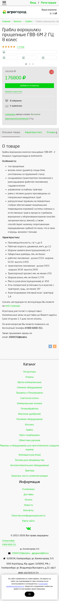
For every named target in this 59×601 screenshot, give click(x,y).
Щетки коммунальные (29, 382)
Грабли (29, 430)
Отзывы (52, 132)
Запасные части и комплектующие (29, 476)
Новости (28, 505)
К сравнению (16, 106)
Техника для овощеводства (29, 460)
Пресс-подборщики (29, 435)
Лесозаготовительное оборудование (29, 465)
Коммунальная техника (29, 403)
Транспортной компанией (16, 119)
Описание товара (11, 132)
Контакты (28, 510)
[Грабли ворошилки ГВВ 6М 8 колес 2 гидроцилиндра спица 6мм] (29, 57)
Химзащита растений (29, 455)
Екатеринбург (8, 541)
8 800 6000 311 (9, 544)
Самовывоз (10, 114)
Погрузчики (29, 372)
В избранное (16, 101)
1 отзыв (20, 47)
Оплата (28, 499)
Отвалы (29, 377)
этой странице (12, 306)
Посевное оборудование (29, 419)
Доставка (28, 494)
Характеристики (33, 132)
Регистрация (48, 2)
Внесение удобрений (29, 414)
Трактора (29, 470)
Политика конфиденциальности (28, 515)
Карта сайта (28, 521)
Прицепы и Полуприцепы (29, 393)
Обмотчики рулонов (29, 440)
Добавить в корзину (29, 85)
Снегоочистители (29, 398)
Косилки (29, 424)
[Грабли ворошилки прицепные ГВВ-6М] (29, 52)
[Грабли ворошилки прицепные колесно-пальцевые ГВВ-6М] (49, 57)
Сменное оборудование (29, 387)
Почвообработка (29, 408)
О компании (28, 489)
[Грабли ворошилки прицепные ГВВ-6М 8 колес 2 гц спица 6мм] (10, 57)
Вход (33, 2)
